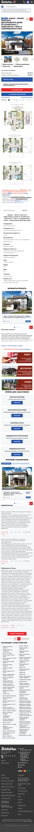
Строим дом (21, 775)
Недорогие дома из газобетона (24, 661)
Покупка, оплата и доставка (7, 780)
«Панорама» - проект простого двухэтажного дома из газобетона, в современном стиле (12, 493)
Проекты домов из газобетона (7, 650)
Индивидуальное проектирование (5, 801)
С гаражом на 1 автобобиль (7, 716)
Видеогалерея (21, 793)
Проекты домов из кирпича (7, 647)
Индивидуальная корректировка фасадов (7, 806)
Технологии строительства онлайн (24, 784)
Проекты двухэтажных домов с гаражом (9, 688)
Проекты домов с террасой (23, 648)
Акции (19, 814)
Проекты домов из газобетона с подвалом (25, 714)
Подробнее (9, 310)
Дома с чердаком (7, 736)
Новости (20, 802)
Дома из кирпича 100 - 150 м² (9, 672)
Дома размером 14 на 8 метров (9, 705)
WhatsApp (22, 764)
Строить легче (6, 190)
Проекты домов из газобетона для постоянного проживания (24, 731)
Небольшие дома (7, 653)
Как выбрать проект (5, 789)
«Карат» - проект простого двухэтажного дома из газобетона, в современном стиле (14, 317)
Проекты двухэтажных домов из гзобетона (9, 675)
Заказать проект (18, 89)
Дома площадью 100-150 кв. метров (9, 659)
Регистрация (6, 763)
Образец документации (22, 64)
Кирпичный (22, 667)
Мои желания (4, 815)
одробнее (27, 349)
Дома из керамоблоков (9, 730)
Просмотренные (5, 812)
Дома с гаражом (23, 645)
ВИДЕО (10, 193)
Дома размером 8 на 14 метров (9, 701)
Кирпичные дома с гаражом (8, 665)
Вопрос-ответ (6, 66)
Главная (3, 775)
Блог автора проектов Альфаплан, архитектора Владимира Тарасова (24, 779)
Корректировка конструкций (8, 795)
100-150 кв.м (6, 693)
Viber (21, 767)
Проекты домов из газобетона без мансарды (24, 718)
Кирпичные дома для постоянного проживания (25, 691)
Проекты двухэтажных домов (9, 655)
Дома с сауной (6, 722)
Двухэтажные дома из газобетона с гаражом (25, 705)
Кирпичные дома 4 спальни (24, 695)
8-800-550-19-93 (24, 753)
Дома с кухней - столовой (9, 724)
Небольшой (22, 674)
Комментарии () (18, 66)
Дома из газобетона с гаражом (8, 678)
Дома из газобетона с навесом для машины (25, 722)
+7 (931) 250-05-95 (24, 754)
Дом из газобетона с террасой (24, 655)
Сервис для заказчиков (17, 392)
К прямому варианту (9, 52)
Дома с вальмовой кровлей (8, 713)
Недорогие (22, 672)
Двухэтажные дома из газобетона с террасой (25, 701)
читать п (21, 349)
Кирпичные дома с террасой (24, 651)
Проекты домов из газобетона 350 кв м (24, 684)
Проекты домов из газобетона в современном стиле (24, 726)
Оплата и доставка (8, 64)
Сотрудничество (22, 805)
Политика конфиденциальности (25, 811)
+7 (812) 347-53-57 (24, 757)
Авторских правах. (28, 821)
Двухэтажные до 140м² (25, 735)
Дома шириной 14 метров (7, 698)
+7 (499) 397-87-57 (24, 760)
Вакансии (20, 808)
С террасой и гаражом (25, 679)
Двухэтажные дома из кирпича (8, 662)
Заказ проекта (4, 809)
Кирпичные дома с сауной (8, 668)
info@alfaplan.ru (23, 762)
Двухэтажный (23, 681)
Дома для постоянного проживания (9, 733)
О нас (19, 796)
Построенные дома (22, 790)
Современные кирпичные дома (23, 698)
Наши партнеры (22, 788)
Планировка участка (6, 798)
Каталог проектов (5, 778)
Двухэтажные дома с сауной (8, 691)
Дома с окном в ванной (9, 738)
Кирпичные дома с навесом (24, 687)
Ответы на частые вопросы (7, 786)
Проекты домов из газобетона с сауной (8, 681)
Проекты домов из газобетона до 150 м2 (8, 684)
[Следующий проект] (19, 638)
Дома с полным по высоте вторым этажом (9, 708)
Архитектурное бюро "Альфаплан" (6, 752)
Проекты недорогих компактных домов (8, 719)
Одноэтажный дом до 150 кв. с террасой (25, 658)
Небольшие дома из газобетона (24, 670)
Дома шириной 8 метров (9, 695)
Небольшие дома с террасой (24, 664)
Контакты (20, 799)
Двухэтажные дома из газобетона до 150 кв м (25, 708)
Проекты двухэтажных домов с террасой (25, 677)
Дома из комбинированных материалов (8, 727)
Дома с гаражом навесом (9, 710)
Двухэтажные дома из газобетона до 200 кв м (25, 711)
